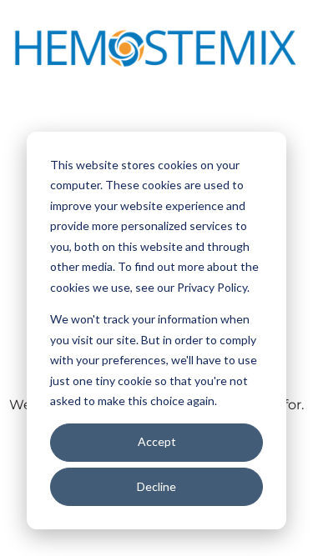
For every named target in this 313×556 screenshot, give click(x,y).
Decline (156, 486)
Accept (157, 441)
